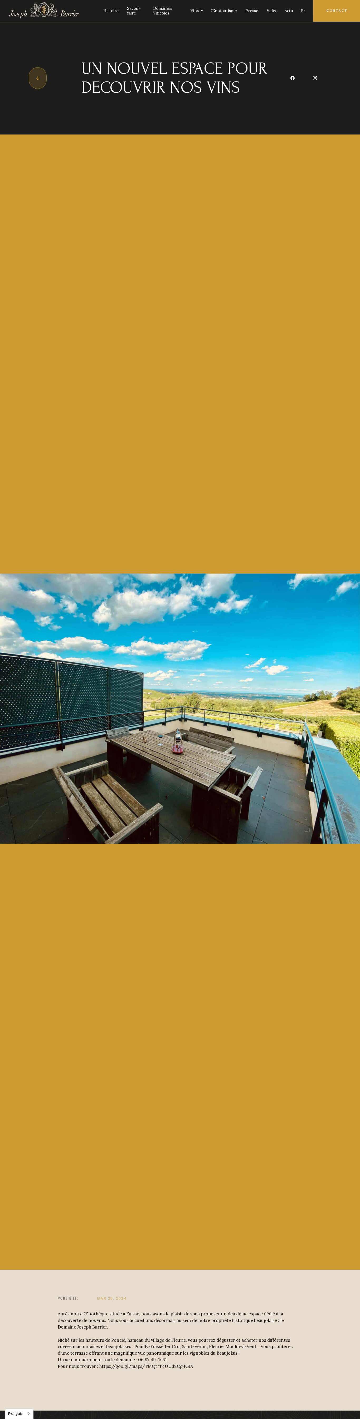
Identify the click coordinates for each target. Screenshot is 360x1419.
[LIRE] (38, 78)
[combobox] (19, 1414)
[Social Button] (292, 78)
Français (15, 1413)
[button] (195, 10)
